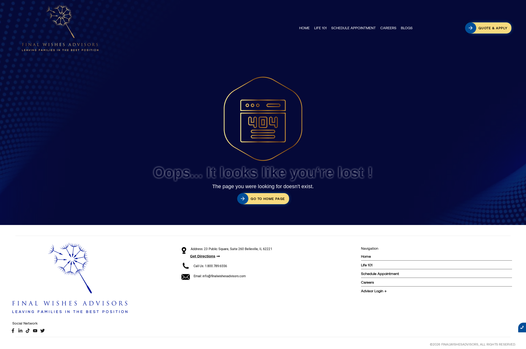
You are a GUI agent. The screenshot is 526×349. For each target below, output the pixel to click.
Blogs (407, 28)
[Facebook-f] (12, 330)
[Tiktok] (27, 330)
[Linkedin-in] (20, 330)
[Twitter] (42, 330)
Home (304, 28)
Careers (388, 28)
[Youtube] (35, 330)
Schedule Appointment (353, 28)
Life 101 (320, 28)
